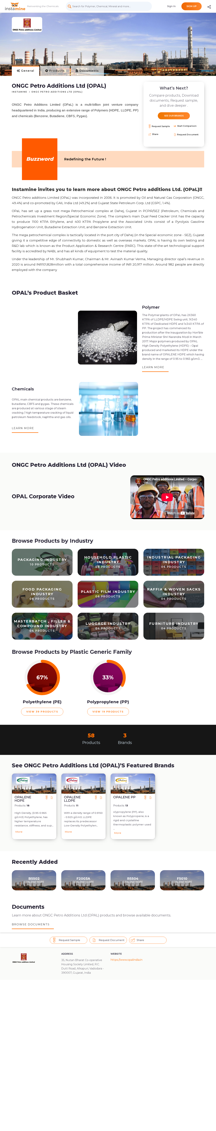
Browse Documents (31, 924)
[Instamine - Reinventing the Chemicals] (15, 6)
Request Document (187, 134)
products (56, 70)
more (18, 831)
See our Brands (174, 115)
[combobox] (108, 6)
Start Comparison (186, 126)
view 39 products (42, 711)
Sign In (171, 6)
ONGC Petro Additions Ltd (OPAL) (57, 92)
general (27, 70)
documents (88, 70)
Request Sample (161, 126)
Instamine (19, 92)
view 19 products (108, 711)
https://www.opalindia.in (126, 959)
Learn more (153, 367)
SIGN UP (191, 6)
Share (154, 134)
